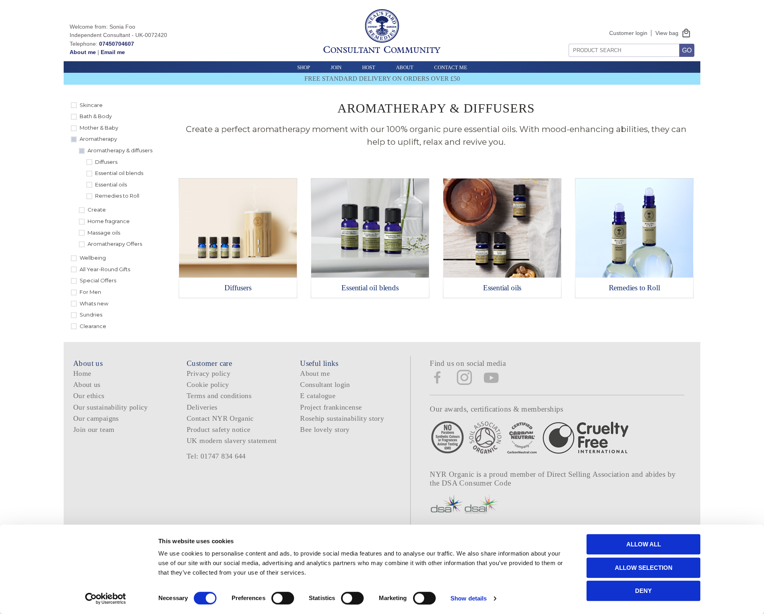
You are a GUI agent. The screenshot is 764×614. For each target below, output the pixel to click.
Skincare (91, 105)
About (404, 67)
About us (87, 385)
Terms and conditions (219, 396)
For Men (90, 292)
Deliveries (202, 407)
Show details (468, 598)
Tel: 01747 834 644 (216, 456)
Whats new (94, 303)
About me (83, 52)
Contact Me (450, 67)
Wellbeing (93, 258)
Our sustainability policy (110, 407)
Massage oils (104, 232)
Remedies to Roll (117, 195)
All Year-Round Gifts (105, 269)
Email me (113, 52)
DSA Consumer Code (476, 483)
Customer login (628, 33)
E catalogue (317, 396)
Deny (643, 590)
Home (82, 373)
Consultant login (325, 385)
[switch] (282, 598)
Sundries (91, 314)
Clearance (93, 326)
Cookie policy (208, 385)
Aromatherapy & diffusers (120, 150)
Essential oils (111, 184)
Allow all (643, 544)
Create (97, 209)
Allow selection (643, 567)
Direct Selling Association (589, 474)
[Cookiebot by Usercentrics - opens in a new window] (105, 598)
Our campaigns (96, 418)
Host (368, 67)
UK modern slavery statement (232, 441)
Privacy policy (208, 373)
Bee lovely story (325, 429)
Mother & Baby (99, 127)
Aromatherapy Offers (115, 244)
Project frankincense (331, 407)
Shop (303, 67)
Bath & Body (96, 116)
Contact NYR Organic (220, 418)
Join (336, 67)
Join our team (94, 429)
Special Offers (98, 280)
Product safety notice (218, 429)
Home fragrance (109, 221)
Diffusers (106, 162)
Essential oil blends (119, 173)
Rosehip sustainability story (342, 418)
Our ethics (89, 396)
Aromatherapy (98, 139)
